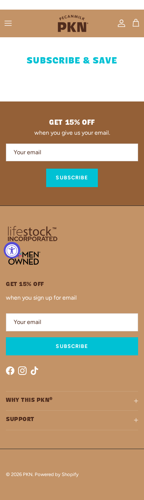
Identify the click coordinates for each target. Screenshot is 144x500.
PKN (27, 474)
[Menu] (8, 23)
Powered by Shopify (57, 474)
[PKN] (72, 23)
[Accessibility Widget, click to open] (12, 250)
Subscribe (72, 178)
